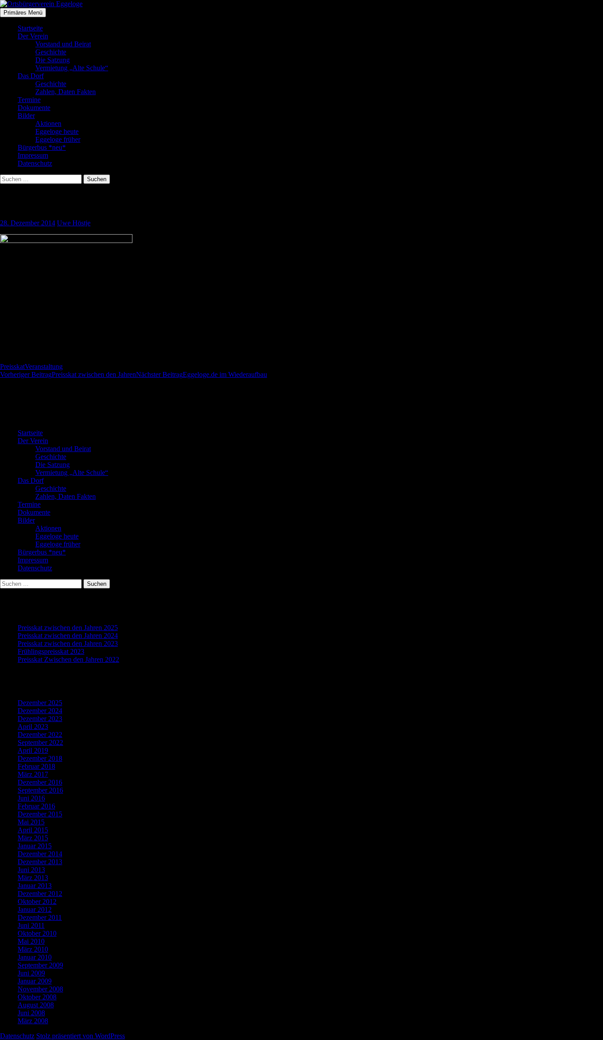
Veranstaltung (44, 366)
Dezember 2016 (40, 782)
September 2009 (40, 965)
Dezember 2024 (40, 710)
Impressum (33, 155)
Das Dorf (31, 76)
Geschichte (50, 52)
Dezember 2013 (40, 861)
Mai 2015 (31, 822)
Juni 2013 (31, 869)
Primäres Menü (23, 12)
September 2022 (40, 742)
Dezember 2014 (40, 854)
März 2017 (33, 774)
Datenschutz (35, 163)
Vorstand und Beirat (63, 44)
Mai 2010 (31, 941)
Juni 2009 (31, 973)
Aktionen (48, 123)
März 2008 (33, 1021)
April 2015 (33, 830)
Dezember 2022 (40, 734)
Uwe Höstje (73, 223)
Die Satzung (52, 60)
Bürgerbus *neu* (42, 147)
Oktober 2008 (37, 997)
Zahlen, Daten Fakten (65, 91)
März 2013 (33, 877)
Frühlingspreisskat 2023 (51, 651)
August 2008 (36, 1005)
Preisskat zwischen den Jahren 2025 (68, 627)
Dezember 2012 (40, 893)
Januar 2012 (35, 909)
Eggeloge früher (57, 139)
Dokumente (34, 107)
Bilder (26, 115)
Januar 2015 (35, 846)
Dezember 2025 (40, 702)
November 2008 (40, 989)
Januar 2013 (35, 885)
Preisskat (12, 366)
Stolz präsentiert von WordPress (80, 1036)
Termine (29, 99)
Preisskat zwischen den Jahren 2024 (68, 635)
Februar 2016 (36, 806)
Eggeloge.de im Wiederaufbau (201, 374)
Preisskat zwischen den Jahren (68, 374)
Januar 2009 (35, 981)
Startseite (30, 28)
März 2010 (33, 949)
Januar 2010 (35, 957)
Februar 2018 (36, 766)
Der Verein (33, 36)
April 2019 (33, 750)
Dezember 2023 (40, 718)
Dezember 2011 (40, 917)
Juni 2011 (31, 925)
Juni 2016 (31, 798)
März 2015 (33, 838)
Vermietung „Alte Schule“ (71, 68)
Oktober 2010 (37, 933)
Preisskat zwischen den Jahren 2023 (68, 643)
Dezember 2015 (40, 814)
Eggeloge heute (57, 131)
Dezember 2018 (40, 758)
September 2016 (40, 790)
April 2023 (33, 726)
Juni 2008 (31, 1013)
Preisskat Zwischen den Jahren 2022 (68, 659)
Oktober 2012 (37, 901)
